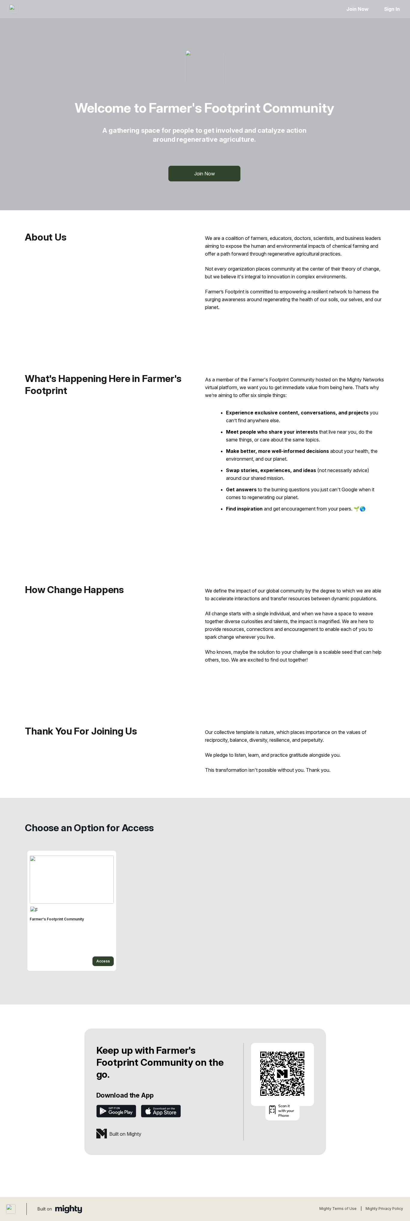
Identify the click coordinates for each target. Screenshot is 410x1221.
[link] (72, 911)
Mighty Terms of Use (338, 1208)
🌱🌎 (360, 509)
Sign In (392, 9)
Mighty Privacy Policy (384, 1208)
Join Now (357, 9)
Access (103, 961)
